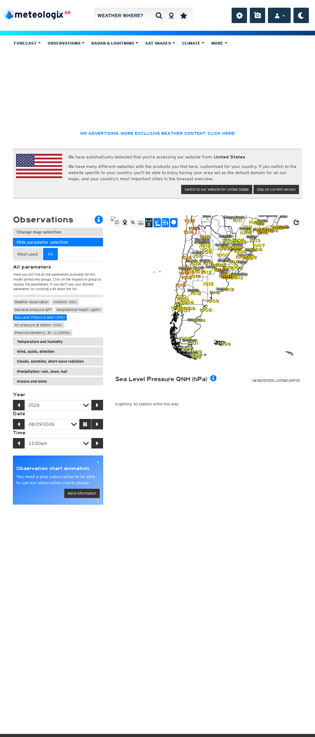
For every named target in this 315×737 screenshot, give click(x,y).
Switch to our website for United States (217, 189)
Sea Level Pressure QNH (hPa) (39, 317)
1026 (194, 228)
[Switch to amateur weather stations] (157, 222)
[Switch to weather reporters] (165, 222)
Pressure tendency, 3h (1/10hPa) (42, 332)
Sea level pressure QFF (33, 309)
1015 (207, 263)
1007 (183, 310)
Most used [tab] (28, 254)
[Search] (159, 15)
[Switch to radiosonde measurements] (173, 222)
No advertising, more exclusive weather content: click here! (157, 133)
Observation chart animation (52, 468)
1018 (186, 277)
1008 (187, 302)
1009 (212, 301)
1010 (180, 296)
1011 (236, 220)
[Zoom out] (133, 222)
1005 (228, 242)
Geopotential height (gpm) (78, 309)
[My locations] (183, 15)
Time (19, 433)
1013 (205, 272)
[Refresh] (117, 222)
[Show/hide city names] (141, 222)
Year (19, 394)
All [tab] (50, 254)
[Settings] (239, 15)
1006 (240, 241)
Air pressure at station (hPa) (38, 325)
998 (196, 357)
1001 (192, 343)
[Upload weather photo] (257, 15)
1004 (198, 320)
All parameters (32, 267)
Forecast (26, 43)
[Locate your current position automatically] (171, 15)
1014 (218, 269)
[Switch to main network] (149, 222)
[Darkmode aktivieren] (301, 15)
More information (82, 493)
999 (187, 348)
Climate (192, 43)
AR (67, 12)
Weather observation (31, 302)
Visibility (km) (65, 302)
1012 (227, 267)
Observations (65, 43)
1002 (184, 338)
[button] (296, 222)
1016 (262, 232)
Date (19, 413)
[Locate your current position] (125, 222)
